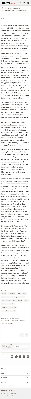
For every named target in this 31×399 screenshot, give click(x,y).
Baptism (4, 293)
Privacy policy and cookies (8, 393)
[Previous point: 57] (21, 335)
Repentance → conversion (9, 307)
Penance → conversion (8, 304)
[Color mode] (20, 2)
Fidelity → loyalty (21, 293)
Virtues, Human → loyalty (8, 311)
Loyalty (26, 300)
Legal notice (12, 390)
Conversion (12, 293)
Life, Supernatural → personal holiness (12, 300)
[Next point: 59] (27, 335)
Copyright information (7, 396)
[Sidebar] (28, 2)
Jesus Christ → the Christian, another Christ (13, 297)
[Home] (3, 8)
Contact (18, 396)
